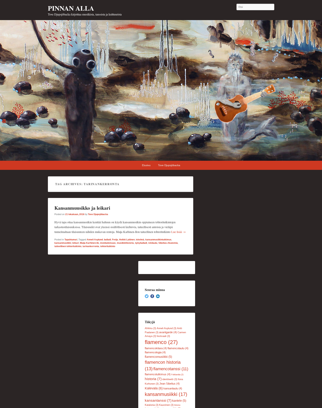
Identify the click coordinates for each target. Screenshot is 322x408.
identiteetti (169, 379)
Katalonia (151, 405)
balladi (107, 239)
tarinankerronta (91, 246)
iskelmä (140, 239)
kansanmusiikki (62, 243)
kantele (179, 400)
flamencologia (155, 352)
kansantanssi (158, 400)
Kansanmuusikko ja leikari (82, 207)
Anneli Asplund (95, 239)
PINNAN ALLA (71, 8)
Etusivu (146, 165)
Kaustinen (166, 405)
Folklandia (177, 374)
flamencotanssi (170, 369)
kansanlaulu (172, 388)
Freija (115, 239)
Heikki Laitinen (127, 239)
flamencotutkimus (158, 374)
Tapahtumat (70, 239)
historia (153, 379)
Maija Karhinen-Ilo (89, 243)
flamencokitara (156, 348)
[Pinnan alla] (161, 90)
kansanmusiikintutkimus (158, 239)
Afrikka (150, 328)
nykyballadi (141, 243)
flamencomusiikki (158, 356)
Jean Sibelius (169, 383)
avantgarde (168, 332)
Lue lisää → (178, 232)
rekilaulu (152, 243)
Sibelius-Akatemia (168, 243)
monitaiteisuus (108, 243)
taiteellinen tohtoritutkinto (67, 246)
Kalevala (154, 388)
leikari (75, 243)
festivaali (163, 336)
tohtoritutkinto (107, 246)
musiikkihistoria (125, 243)
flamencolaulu (178, 348)
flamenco (161, 342)
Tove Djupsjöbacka (169, 165)
